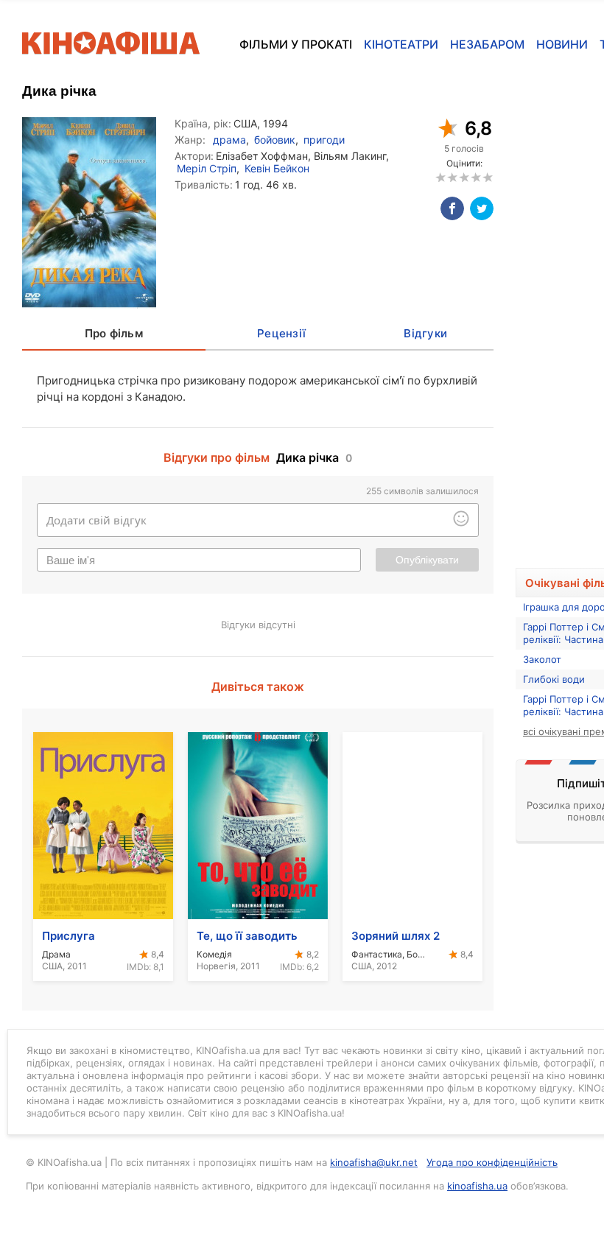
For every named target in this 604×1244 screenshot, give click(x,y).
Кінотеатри (401, 44)
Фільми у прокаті (295, 44)
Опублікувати (427, 560)
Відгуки (425, 333)
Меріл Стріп (206, 168)
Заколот (542, 659)
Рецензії (281, 333)
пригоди (324, 139)
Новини (562, 44)
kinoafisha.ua (477, 1186)
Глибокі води (554, 679)
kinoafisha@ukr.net (374, 1162)
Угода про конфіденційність (492, 1162)
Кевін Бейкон (277, 168)
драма (229, 139)
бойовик (274, 139)
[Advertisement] (560, 323)
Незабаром (487, 44)
